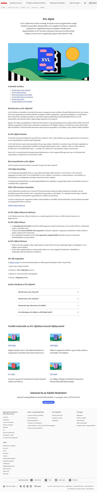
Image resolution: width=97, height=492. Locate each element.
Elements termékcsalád (8, 432)
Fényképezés (6, 419)
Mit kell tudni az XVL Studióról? (28, 299)
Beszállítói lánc (6, 463)
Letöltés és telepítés (81, 418)
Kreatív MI (5, 417)
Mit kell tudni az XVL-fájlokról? (21, 90)
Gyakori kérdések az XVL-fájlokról (22, 101)
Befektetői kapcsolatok (8, 461)
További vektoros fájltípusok (16, 205)
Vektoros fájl (35, 7)
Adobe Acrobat (14, 262)
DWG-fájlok (54, 345)
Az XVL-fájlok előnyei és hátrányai (22, 97)
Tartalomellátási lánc (32, 418)
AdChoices (91, 488)
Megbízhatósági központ (8, 466)
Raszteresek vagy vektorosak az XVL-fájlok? (32, 305)
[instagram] (24, 486)
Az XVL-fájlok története (19, 92)
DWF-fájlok (12, 345)
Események (5, 453)
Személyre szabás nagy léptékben (35, 415)
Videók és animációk (8, 425)
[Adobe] (4, 3)
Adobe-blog (5, 473)
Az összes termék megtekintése (10, 437)
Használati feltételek (78, 486)
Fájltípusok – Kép (25, 7)
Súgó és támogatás (75, 3)
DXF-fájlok (53, 374)
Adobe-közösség (80, 420)
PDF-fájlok (5, 427)
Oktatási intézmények (57, 415)
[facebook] (21, 486)
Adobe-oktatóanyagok (82, 423)
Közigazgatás (55, 420)
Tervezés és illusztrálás (8, 422)
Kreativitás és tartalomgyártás (35, 423)
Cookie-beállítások (88, 486)
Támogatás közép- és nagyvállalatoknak (86, 425)
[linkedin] (31, 486)
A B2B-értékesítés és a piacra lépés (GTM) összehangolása (37, 425)
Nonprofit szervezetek (57, 418)
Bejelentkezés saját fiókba (9, 445)
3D (3, 430)
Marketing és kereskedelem (57, 3)
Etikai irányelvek (7, 468)
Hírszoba (5, 456)
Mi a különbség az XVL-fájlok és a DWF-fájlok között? (35, 312)
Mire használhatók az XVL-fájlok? (22, 95)
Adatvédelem (69, 486)
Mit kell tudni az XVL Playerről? (28, 292)
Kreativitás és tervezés (15, 3)
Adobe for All (6, 471)
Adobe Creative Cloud (13, 7)
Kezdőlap (3, 7)
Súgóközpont (80, 415)
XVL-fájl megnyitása (18, 99)
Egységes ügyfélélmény (33, 420)
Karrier (4, 451)
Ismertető (5, 448)
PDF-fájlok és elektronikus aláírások (35, 3)
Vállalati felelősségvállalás (9, 458)
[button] (84, 3)
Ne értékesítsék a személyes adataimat (77, 488)
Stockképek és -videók (8, 435)
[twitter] (27, 486)
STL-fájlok (11, 374)
